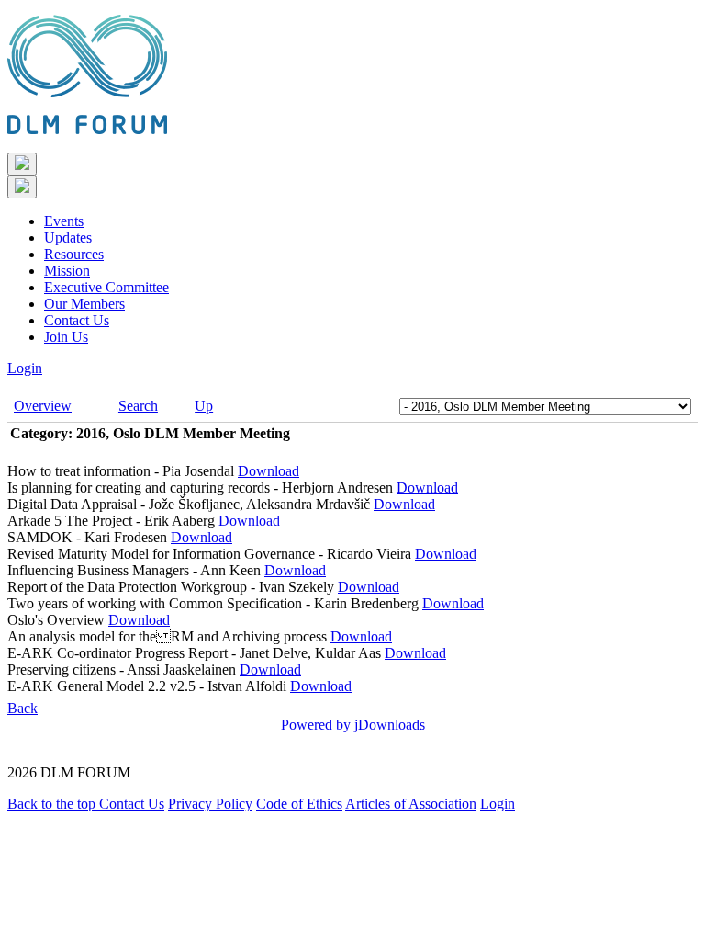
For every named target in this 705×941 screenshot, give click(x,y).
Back (22, 708)
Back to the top (53, 803)
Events (64, 221)
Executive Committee (106, 287)
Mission (67, 270)
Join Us (66, 337)
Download (268, 471)
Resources (74, 254)
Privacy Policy (210, 803)
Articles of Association (410, 803)
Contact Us (76, 320)
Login (24, 368)
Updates (68, 237)
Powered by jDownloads (353, 724)
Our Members (84, 304)
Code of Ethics (299, 803)
